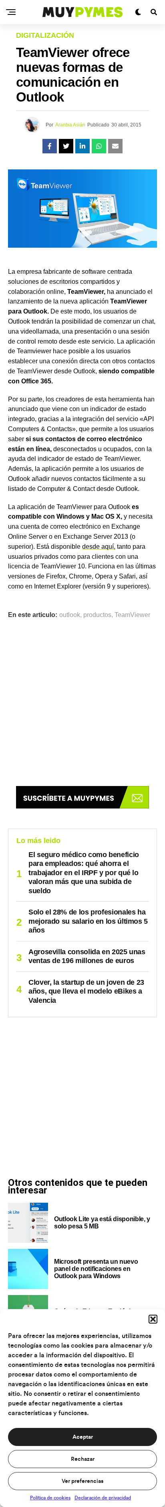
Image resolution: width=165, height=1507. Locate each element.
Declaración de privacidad (102, 1497)
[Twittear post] (66, 146)
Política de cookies (50, 1497)
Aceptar (82, 1437)
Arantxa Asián (70, 125)
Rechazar (83, 1459)
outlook (69, 615)
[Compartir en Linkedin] (82, 146)
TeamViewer (132, 615)
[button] (153, 1319)
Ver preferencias (82, 1481)
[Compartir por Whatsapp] (99, 146)
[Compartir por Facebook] (49, 146)
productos (97, 615)
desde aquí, (98, 546)
